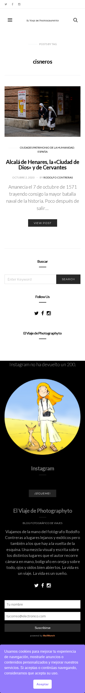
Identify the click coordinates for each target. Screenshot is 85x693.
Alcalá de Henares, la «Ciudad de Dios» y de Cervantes (42, 165)
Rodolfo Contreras (58, 177)
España (43, 151)
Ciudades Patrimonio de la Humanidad (47, 147)
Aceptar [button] (42, 684)
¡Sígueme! (42, 493)
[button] (60, 673)
